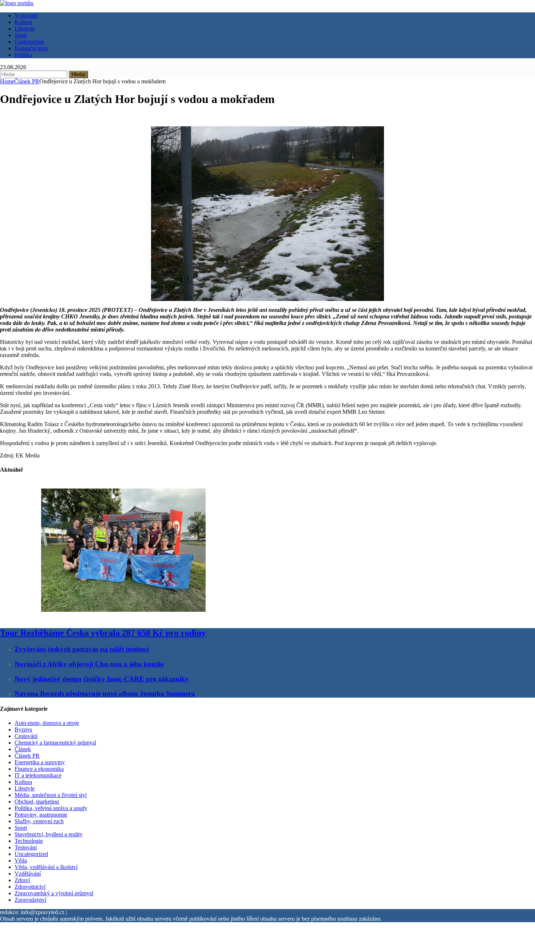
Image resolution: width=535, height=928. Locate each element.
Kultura (23, 22)
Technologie (29, 841)
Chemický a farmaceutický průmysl (55, 742)
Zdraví (22, 880)
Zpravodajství (30, 900)
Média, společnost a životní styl (51, 795)
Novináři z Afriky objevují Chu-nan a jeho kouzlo (89, 664)
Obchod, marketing (37, 801)
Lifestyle (25, 28)
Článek (23, 749)
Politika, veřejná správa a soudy (51, 808)
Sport (21, 35)
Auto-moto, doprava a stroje (47, 723)
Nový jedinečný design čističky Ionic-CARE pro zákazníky (102, 679)
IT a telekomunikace (38, 775)
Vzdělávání (28, 874)
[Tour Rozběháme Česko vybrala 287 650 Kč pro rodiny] (123, 617)
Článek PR (27, 756)
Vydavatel (26, 15)
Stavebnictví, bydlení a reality (49, 834)
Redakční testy (31, 48)
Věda (21, 860)
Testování (26, 847)
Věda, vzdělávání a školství (46, 867)
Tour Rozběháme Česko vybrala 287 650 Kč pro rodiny (103, 633)
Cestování (26, 736)
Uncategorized (31, 854)
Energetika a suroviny (40, 762)
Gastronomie (29, 42)
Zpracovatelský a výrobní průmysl (54, 893)
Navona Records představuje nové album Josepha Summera (105, 693)
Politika (23, 55)
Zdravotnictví (30, 887)
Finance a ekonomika (39, 769)
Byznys (23, 729)
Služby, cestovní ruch (39, 821)
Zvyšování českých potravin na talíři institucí (82, 649)
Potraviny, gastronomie (41, 815)
